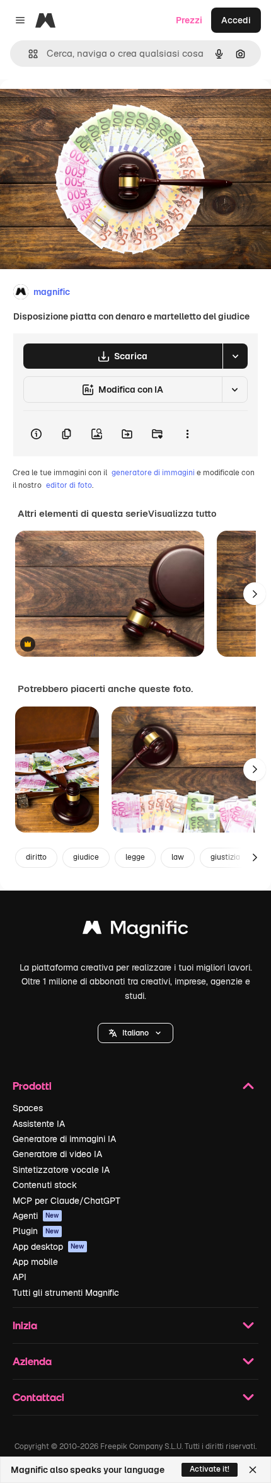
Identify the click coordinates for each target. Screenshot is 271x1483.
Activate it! (209, 1469)
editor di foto (69, 485)
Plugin (36, 1231)
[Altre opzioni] (187, 433)
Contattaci (38, 1397)
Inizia (25, 1325)
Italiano (135, 1033)
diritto (36, 857)
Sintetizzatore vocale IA (61, 1169)
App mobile (35, 1261)
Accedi (236, 20)
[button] (135, 1033)
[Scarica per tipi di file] (235, 356)
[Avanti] (254, 594)
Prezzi (189, 20)
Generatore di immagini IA (64, 1139)
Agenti (36, 1215)
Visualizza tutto (182, 513)
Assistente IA (39, 1123)
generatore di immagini (153, 473)
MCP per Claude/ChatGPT (66, 1200)
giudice (86, 857)
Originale (83, 108)
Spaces (28, 1108)
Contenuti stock (45, 1185)
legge (135, 857)
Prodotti (32, 1085)
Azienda (32, 1361)
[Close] (252, 1469)
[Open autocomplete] (28, 54)
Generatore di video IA (57, 1154)
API (19, 1277)
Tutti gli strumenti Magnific (66, 1292)
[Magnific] (135, 930)
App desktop (48, 1246)
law (177, 857)
